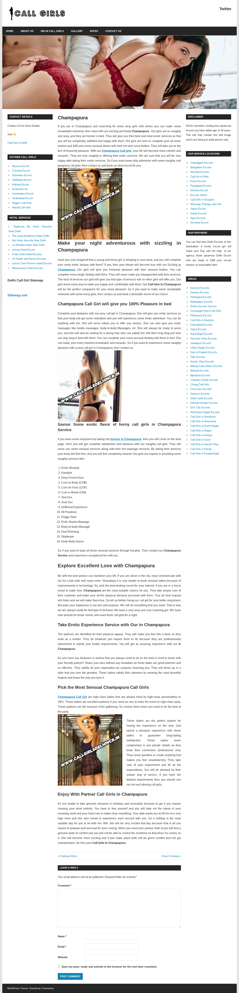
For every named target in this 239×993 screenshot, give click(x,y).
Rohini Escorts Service (203, 306)
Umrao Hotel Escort (23, 249)
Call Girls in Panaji (200, 448)
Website (63, 957)
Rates (94, 31)
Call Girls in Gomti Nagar (204, 425)
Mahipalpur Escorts (201, 301)
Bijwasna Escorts (200, 375)
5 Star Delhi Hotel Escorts (27, 254)
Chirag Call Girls (199, 384)
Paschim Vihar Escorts (203, 338)
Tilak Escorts (197, 356)
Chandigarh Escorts (201, 162)
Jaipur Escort (198, 208)
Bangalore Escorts (201, 167)
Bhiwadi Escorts (199, 370)
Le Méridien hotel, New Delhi (28, 244)
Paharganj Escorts (201, 296)
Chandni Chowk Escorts (204, 379)
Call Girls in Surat (200, 439)
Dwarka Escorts (199, 292)
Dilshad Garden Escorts (204, 402)
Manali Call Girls (21, 207)
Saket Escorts (198, 329)
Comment (64, 885)
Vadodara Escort (21, 179)
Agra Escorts (197, 217)
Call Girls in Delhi (17, 142)
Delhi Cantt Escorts (201, 398)
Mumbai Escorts (199, 171)
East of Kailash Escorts (203, 352)
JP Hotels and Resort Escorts (29, 258)
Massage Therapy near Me (205, 204)
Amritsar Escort (199, 222)
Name (62, 936)
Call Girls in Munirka (201, 320)
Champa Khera (68, 856)
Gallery (77, 31)
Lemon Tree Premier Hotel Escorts (32, 263)
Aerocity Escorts (199, 287)
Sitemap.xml (17, 295)
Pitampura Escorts (201, 315)
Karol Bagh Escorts (201, 333)
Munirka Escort (199, 190)
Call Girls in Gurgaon (202, 199)
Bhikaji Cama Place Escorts (206, 366)
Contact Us (113, 31)
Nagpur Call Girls (22, 202)
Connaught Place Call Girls (205, 310)
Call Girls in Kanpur (201, 435)
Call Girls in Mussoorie (203, 421)
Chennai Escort (21, 170)
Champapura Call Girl (72, 696)
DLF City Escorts (200, 407)
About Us (27, 31)
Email (62, 946)
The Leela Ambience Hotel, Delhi (30, 235)
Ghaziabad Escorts (201, 324)
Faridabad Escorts (200, 185)
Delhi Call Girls (52, 31)
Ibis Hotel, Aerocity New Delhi (29, 240)
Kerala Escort (20, 189)
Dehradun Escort (21, 175)
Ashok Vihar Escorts (202, 361)
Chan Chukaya (170, 856)
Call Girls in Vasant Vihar (204, 444)
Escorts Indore (198, 194)
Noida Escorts (198, 213)
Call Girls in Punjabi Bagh (204, 453)
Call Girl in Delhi (199, 176)
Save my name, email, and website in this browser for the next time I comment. (109, 966)
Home (9, 31)
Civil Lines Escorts (201, 388)
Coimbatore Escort (23, 193)
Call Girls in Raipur (201, 430)
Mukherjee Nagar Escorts (205, 412)
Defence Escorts (200, 393)
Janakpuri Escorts (200, 343)
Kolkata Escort (20, 184)
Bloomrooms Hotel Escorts (27, 268)
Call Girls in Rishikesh (203, 416)
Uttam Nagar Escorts (202, 347)
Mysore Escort (20, 166)
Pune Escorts (198, 181)
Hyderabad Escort (22, 198)
